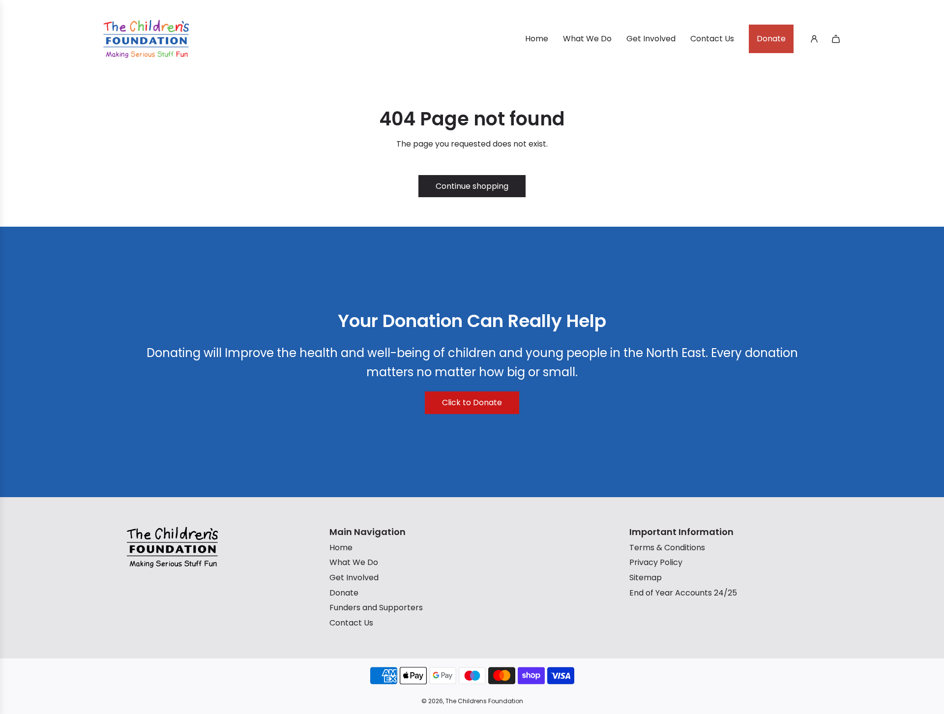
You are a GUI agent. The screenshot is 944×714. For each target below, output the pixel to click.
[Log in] (814, 39)
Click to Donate (472, 402)
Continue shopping (472, 186)
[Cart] (836, 39)
